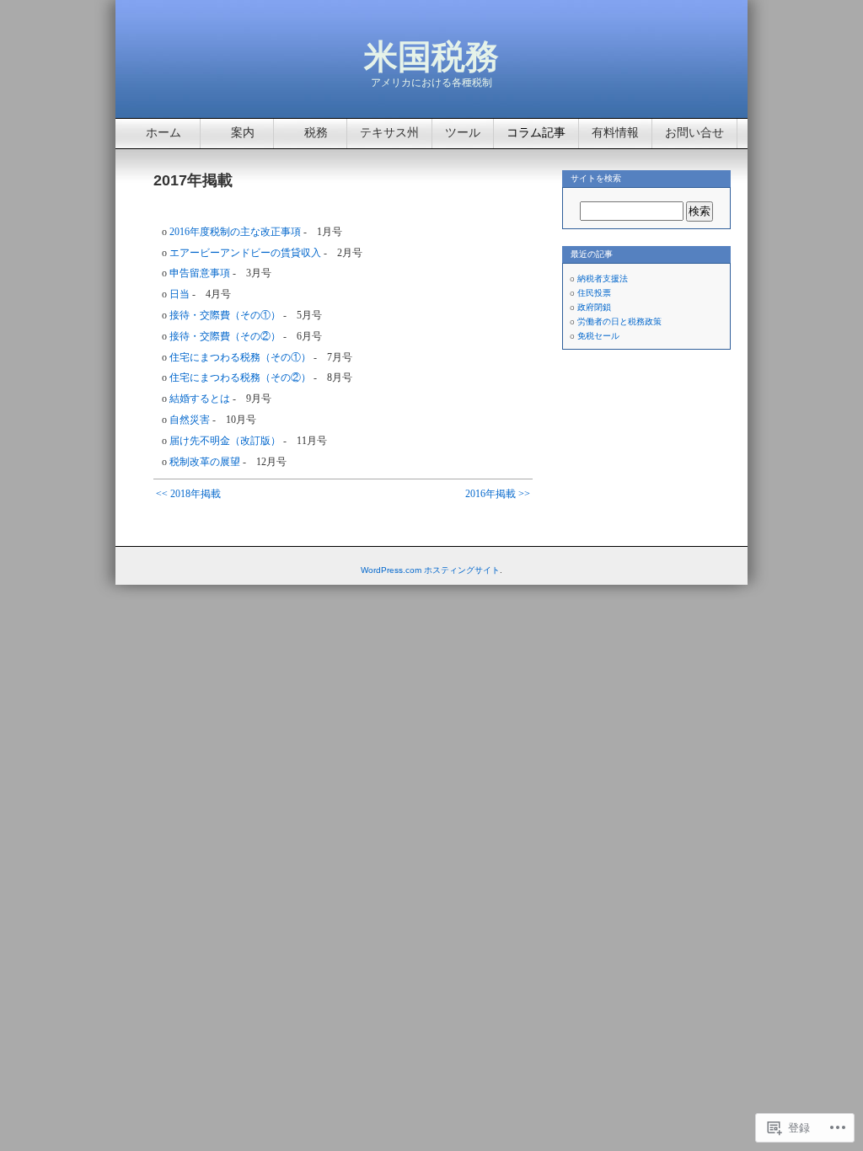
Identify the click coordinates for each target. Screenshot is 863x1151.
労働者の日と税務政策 (619, 321)
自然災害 (189, 420)
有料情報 (615, 132)
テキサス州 (389, 132)
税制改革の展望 (204, 462)
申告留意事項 (199, 273)
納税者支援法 (602, 278)
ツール (462, 132)
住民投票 (594, 292)
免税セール (598, 335)
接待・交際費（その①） (225, 315)
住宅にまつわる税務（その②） (240, 377)
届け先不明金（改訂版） (225, 441)
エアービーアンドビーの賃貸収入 (245, 253)
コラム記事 (536, 132)
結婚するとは (199, 398)
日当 (179, 294)
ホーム (163, 132)
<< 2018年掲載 (188, 494)
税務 (316, 132)
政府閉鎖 (594, 307)
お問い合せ (694, 132)
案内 (242, 132)
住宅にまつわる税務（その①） (240, 357)
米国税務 (431, 56)
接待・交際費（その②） (225, 336)
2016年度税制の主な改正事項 (235, 232)
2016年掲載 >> (497, 494)
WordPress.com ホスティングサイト (430, 570)
